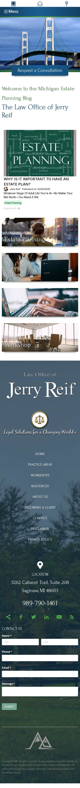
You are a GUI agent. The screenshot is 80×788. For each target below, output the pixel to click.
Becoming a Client (40, 507)
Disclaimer (40, 529)
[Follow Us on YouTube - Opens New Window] (59, 617)
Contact (40, 518)
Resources (40, 486)
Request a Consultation (40, 70)
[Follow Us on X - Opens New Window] (33, 617)
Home (40, 454)
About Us (40, 497)
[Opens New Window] (40, 740)
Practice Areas (40, 464)
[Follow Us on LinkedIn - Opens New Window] (46, 617)
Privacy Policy (40, 539)
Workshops (40, 475)
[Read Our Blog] (72, 617)
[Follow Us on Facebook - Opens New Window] (21, 617)
